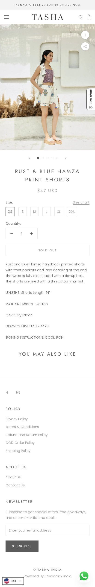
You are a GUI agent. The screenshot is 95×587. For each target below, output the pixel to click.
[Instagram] (18, 392)
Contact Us (15, 485)
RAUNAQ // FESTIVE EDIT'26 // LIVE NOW (47, 5)
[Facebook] (7, 392)
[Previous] (29, 158)
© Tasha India (47, 569)
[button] (90, 99)
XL (58, 211)
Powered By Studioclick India (47, 576)
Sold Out (47, 250)
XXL (72, 211)
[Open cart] (89, 17)
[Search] (81, 17)
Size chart (81, 202)
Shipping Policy (18, 450)
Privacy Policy (17, 418)
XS (10, 211)
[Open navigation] (6, 17)
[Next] (66, 158)
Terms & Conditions (22, 426)
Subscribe (22, 546)
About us (13, 477)
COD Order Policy (20, 442)
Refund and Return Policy (27, 434)
